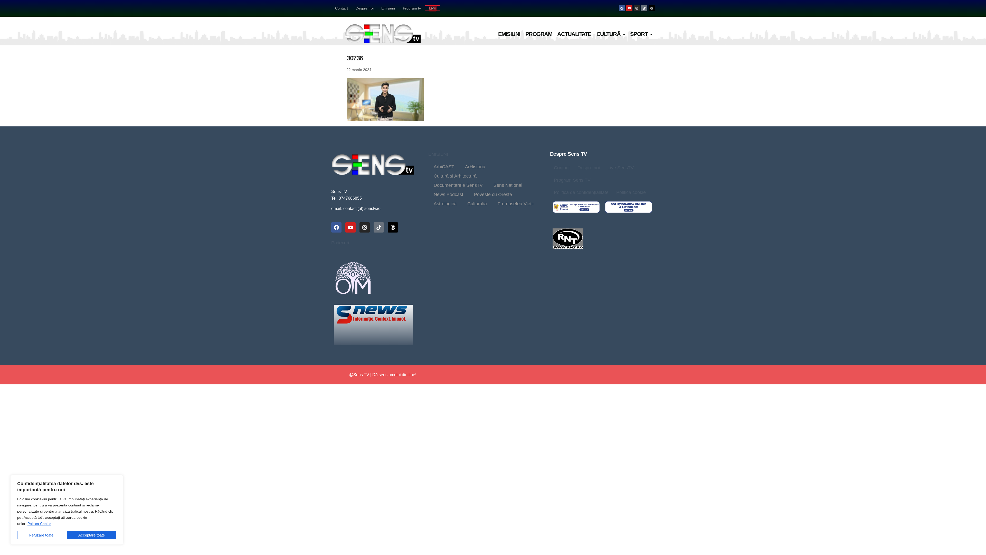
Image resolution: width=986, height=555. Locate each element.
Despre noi (365, 8)
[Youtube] (629, 8)
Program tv (412, 8)
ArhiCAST (444, 166)
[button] (611, 34)
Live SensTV (621, 167)
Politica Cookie (39, 524)
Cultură (608, 34)
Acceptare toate (91, 535)
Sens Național (508, 185)
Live (432, 8)
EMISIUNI (438, 154)
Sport (639, 34)
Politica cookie (631, 192)
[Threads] (652, 8)
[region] (66, 510)
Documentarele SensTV (458, 185)
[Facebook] (622, 8)
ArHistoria (475, 166)
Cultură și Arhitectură (455, 176)
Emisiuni (388, 8)
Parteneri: (340, 242)
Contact (341, 8)
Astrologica (445, 203)
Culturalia (477, 203)
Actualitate (574, 34)
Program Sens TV (572, 180)
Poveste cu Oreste (493, 194)
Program (538, 34)
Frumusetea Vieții (516, 203)
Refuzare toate (41, 535)
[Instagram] (637, 8)
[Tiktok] (644, 8)
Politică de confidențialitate (581, 192)
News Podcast (448, 194)
